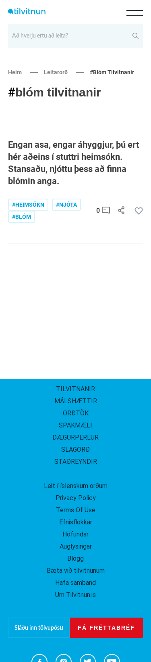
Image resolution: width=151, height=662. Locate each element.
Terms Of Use (75, 510)
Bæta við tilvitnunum (76, 570)
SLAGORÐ (75, 449)
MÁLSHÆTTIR (75, 401)
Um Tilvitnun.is (75, 595)
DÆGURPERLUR (75, 437)
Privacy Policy (76, 498)
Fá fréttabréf (106, 627)
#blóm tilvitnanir (112, 72)
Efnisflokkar (75, 522)
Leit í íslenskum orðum (76, 486)
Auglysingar (76, 546)
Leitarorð (56, 72)
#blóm (21, 217)
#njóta (66, 204)
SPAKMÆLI (75, 425)
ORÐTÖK (76, 413)
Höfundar (75, 534)
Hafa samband (75, 583)
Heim (15, 72)
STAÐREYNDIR (75, 461)
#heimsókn (28, 204)
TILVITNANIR (75, 389)
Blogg (75, 558)
